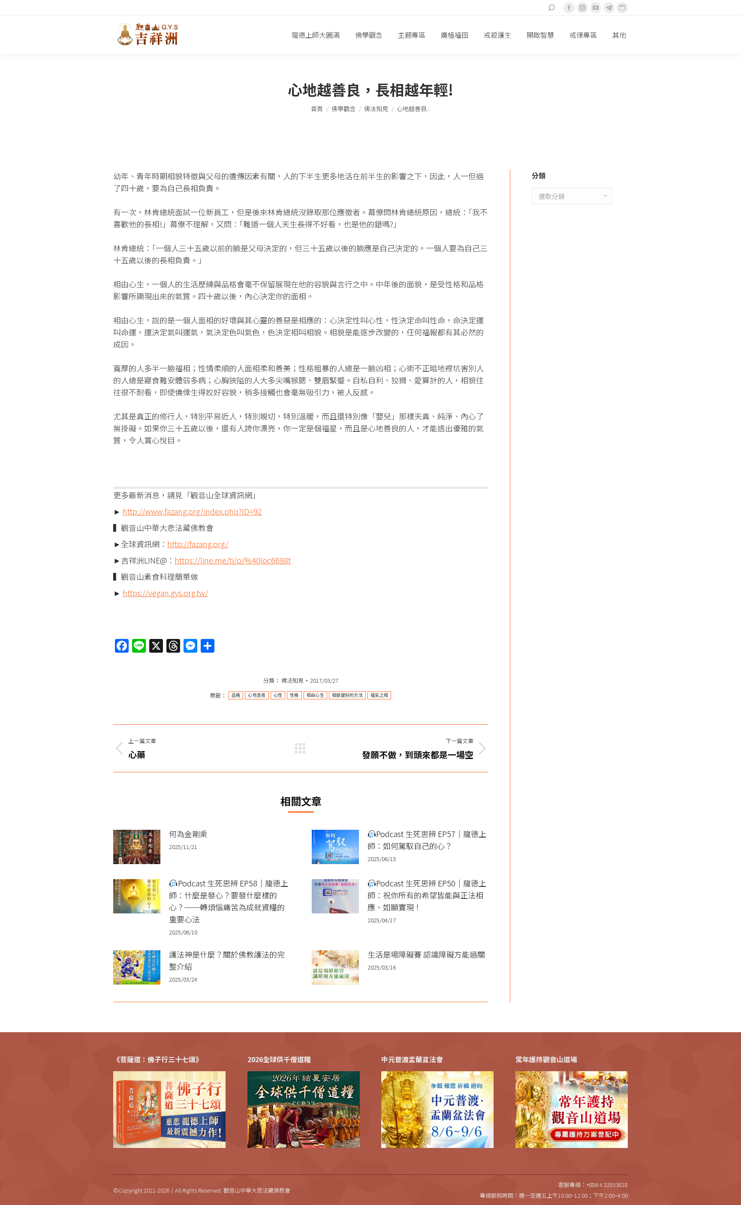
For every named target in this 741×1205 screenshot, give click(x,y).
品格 (236, 695)
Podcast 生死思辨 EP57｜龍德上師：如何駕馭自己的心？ (427, 839)
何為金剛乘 (188, 833)
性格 (294, 695)
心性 (278, 695)
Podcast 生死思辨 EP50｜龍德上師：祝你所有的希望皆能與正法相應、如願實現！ (427, 895)
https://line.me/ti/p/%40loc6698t (233, 560)
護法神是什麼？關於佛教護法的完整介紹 (227, 960)
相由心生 (315, 695)
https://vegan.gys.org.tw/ (165, 592)
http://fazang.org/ (197, 543)
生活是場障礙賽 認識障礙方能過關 (426, 954)
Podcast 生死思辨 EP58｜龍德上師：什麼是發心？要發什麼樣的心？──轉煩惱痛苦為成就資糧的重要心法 (228, 901)
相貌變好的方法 (347, 695)
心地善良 (256, 695)
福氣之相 (379, 695)
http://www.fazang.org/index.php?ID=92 (192, 511)
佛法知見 (292, 680)
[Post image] (136, 847)
